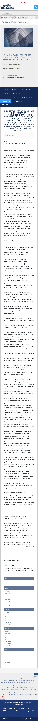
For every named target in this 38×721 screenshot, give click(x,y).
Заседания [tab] (25, 89)
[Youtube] (4, 711)
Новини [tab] (5, 93)
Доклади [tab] (6, 101)
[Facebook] (5, 711)
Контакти (11, 711)
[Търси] (36, 7)
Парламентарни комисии (18, 17)
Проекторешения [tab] (25, 97)
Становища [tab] (7, 105)
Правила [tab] (14, 89)
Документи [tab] (15, 93)
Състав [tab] (5, 89)
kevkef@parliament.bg (12, 76)
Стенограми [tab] (17, 101)
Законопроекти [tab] (8, 97)
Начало (5, 17)
